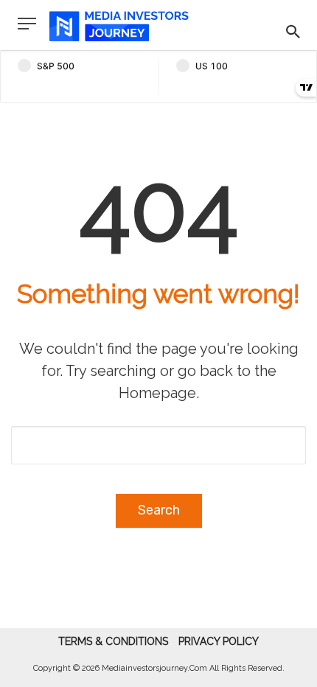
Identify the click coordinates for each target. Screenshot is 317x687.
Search (159, 510)
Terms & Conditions (113, 641)
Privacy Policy (218, 641)
